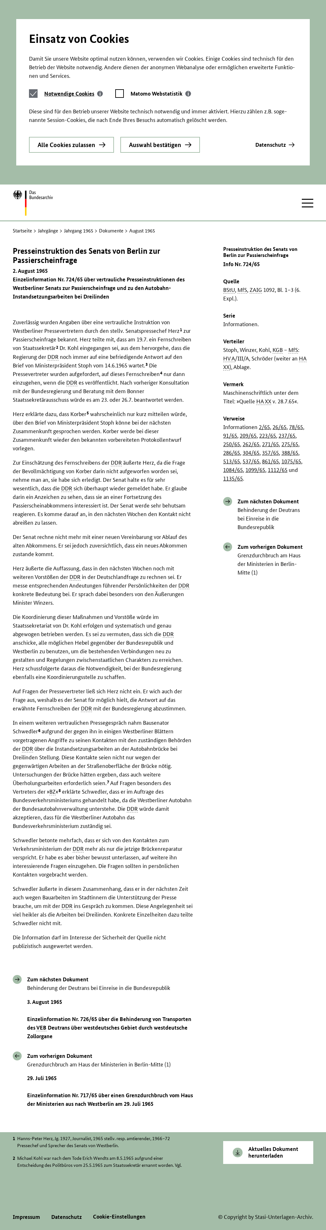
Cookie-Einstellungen (119, 1216)
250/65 (231, 444)
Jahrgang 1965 (78, 231)
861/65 (270, 461)
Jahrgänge (48, 231)
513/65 (231, 461)
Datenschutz (270, 144)
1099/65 (255, 470)
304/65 (251, 452)
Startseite (22, 231)
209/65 (248, 435)
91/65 (230, 435)
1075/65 (291, 461)
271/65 (270, 444)
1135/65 (233, 478)
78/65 (296, 427)
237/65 (287, 435)
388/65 (289, 452)
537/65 (251, 461)
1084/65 (233, 470)
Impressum (26, 1216)
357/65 (270, 452)
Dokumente (111, 231)
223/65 (267, 435)
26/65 (280, 427)
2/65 (264, 427)
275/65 (289, 444)
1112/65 (277, 470)
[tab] (73, 93)
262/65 (251, 444)
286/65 (231, 452)
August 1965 (142, 231)
